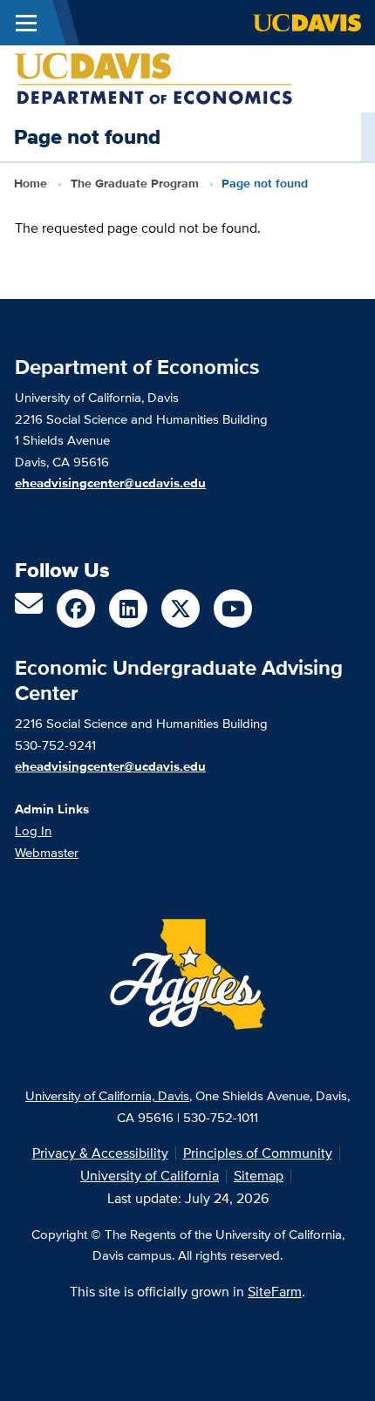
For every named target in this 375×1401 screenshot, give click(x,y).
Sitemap (258, 1176)
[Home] (153, 77)
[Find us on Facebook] (76, 608)
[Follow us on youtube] (233, 608)
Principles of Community (257, 1153)
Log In (33, 830)
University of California (149, 1176)
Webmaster (46, 852)
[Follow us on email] (29, 609)
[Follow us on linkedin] (128, 608)
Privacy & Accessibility (100, 1153)
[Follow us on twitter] (180, 608)
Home (30, 183)
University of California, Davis (107, 1095)
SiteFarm (275, 1292)
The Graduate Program (135, 183)
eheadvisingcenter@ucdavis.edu (110, 766)
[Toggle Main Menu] (26, 22)
